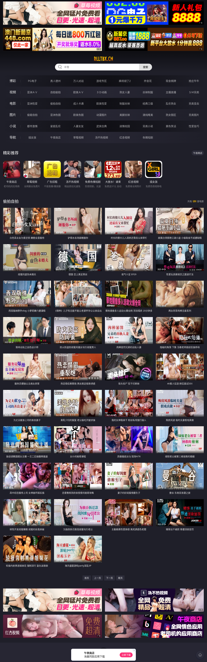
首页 (86, 577)
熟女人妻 (125, 92)
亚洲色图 (55, 115)
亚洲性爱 (32, 103)
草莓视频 (78, 137)
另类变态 (194, 103)
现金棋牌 (171, 81)
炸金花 (148, 81)
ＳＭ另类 (194, 92)
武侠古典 (101, 126)
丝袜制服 (148, 92)
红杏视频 (125, 137)
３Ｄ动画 (101, 92)
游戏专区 (101, 81)
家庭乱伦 (55, 126)
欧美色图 (78, 115)
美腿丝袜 (125, 115)
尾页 (120, 577)
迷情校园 (125, 126)
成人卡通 (78, 103)
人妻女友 (78, 126)
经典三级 (148, 103)
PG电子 (32, 81)
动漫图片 (101, 115)
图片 (13, 115)
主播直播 (171, 92)
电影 (13, 103)
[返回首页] (200, 655)
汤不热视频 (101, 137)
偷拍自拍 (55, 103)
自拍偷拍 (55, 92)
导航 (13, 137)
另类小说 (148, 126)
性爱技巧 (194, 126)
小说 (13, 126)
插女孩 (32, 137)
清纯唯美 (148, 115)
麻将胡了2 (125, 81)
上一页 (97, 577)
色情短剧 (148, 137)
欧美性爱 (101, 103)
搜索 (145, 67)
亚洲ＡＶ (32, 92)
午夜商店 (55, 137)
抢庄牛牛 (194, 81)
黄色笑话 (171, 126)
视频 (13, 92)
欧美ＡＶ (78, 92)
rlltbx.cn (103, 59)
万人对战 (78, 81)
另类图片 (194, 115)
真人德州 (55, 81)
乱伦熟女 (171, 103)
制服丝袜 (125, 103)
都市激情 (32, 126)
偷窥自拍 (32, 115)
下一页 (109, 577)
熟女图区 (171, 115)
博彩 (13, 81)
